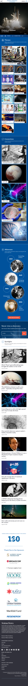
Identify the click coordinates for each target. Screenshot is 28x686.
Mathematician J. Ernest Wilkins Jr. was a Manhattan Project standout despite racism (14, 455)
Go (24, 333)
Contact (3, 660)
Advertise (3, 658)
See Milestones (14, 317)
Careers (3, 669)
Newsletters (4, 655)
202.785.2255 (23, 674)
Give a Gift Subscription (6, 645)
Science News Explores (7, 635)
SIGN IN (23, 1)
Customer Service (5, 647)
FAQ (2, 654)
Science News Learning (7, 637)
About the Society (5, 664)
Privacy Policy (24, 675)
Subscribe (3, 642)
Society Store (4, 666)
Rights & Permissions (6, 657)
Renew (3, 644)
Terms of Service (17, 675)
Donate (3, 667)
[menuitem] (22, 36)
